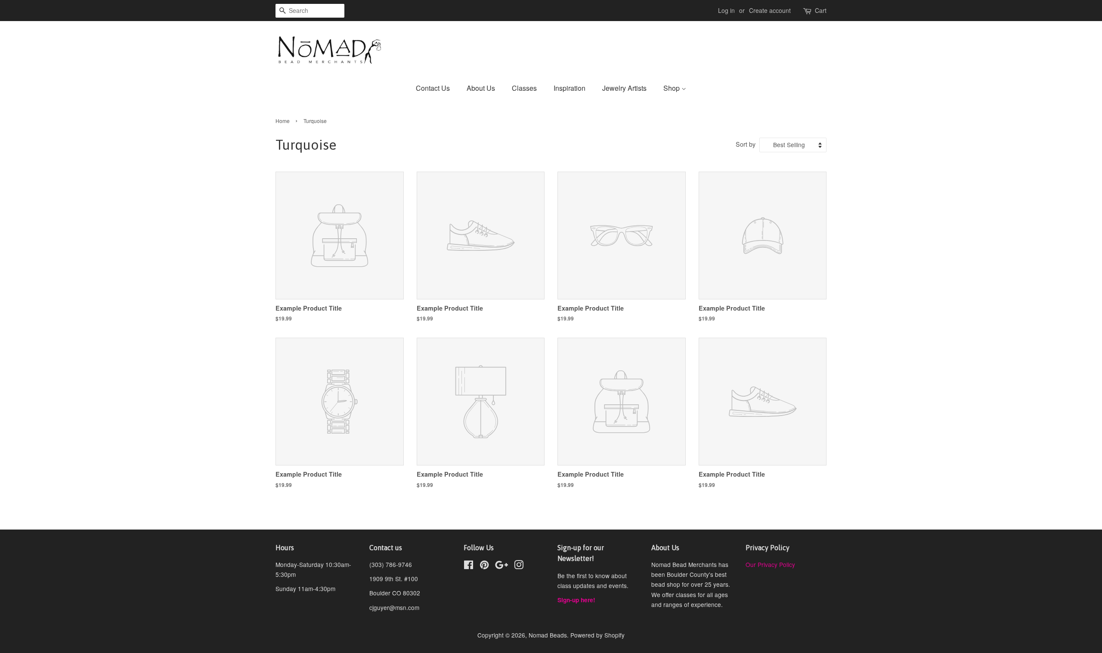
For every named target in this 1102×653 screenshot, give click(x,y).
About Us (481, 88)
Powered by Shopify (597, 635)
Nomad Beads (548, 635)
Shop (672, 88)
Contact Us (433, 88)
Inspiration (569, 88)
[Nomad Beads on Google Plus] (501, 566)
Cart (820, 10)
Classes (524, 88)
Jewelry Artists (624, 88)
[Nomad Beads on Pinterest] (484, 566)
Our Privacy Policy (770, 564)
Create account (770, 10)
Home (283, 120)
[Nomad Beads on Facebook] (469, 566)
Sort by (745, 143)
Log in (726, 10)
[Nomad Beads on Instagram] (518, 566)
